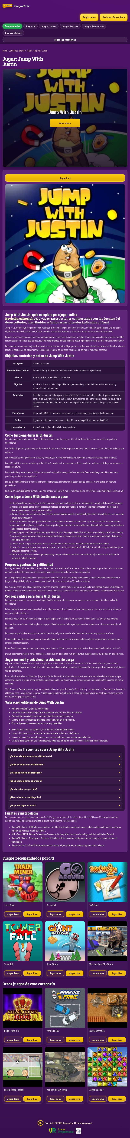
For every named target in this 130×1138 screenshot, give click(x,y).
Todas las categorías (65, 39)
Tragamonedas (12, 26)
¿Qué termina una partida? (23, 788)
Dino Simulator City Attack (101, 964)
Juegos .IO (31, 26)
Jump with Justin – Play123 (24, 845)
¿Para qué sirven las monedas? (26, 772)
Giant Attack (52, 964)
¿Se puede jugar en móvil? (23, 805)
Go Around (51, 905)
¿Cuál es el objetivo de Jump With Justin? (31, 756)
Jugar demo (65, 123)
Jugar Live (65, 178)
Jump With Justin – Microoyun (25, 837)
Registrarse (89, 17)
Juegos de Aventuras (94, 26)
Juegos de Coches (13, 32)
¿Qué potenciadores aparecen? (26, 780)
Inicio (5, 50)
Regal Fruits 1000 (12, 1030)
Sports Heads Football (14, 1089)
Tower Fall (8, 964)
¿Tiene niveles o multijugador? (25, 797)
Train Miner (9, 905)
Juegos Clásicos (48, 26)
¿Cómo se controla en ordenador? (27, 764)
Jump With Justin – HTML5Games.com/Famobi (32, 826)
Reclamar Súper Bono (114, 17)
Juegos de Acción (70, 26)
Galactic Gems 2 (96, 1089)
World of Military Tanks (57, 1089)
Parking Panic (53, 1030)
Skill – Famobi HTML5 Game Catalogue (28, 834)
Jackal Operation (97, 1030)
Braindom (93, 905)
